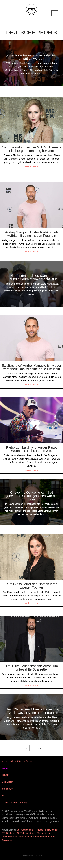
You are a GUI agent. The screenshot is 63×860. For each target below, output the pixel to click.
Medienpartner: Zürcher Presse (17, 761)
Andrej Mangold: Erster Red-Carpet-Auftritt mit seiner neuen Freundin (31, 234)
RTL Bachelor (8, 833)
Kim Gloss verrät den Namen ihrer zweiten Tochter (31, 585)
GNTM (20, 833)
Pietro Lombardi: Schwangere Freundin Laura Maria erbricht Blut (31, 277)
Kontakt (5, 775)
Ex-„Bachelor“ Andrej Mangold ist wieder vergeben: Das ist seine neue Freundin (31, 367)
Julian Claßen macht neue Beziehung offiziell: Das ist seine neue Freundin (31, 711)
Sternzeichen (51, 829)
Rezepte (39, 829)
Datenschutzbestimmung (14, 802)
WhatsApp (31, 833)
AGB (4, 795)
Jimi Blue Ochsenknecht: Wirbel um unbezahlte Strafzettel (31, 667)
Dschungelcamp (25, 829)
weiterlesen (31, 166)
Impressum (7, 788)
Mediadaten (7, 781)
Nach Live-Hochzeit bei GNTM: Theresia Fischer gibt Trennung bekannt (31, 149)
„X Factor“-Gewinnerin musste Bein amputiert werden (31, 56)
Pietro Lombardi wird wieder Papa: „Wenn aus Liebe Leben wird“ (31, 449)
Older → (39, 748)
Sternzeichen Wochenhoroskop (34, 836)
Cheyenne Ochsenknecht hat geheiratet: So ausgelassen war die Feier (31, 496)
